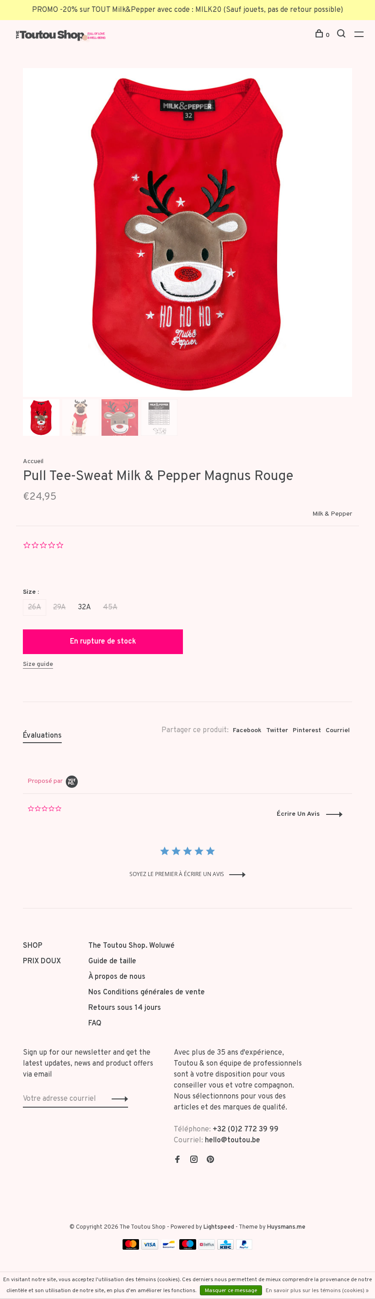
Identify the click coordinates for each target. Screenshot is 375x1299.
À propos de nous (116, 977)
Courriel (338, 730)
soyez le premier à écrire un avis (176, 874)
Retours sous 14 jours (124, 1008)
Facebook (247, 730)
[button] (310, 814)
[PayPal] (244, 1247)
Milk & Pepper (332, 514)
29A (59, 607)
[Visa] (149, 1247)
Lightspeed (219, 1227)
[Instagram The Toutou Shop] (194, 1160)
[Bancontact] (169, 1247)
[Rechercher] (342, 35)
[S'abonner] (117, 1099)
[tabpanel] (187, 232)
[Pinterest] (210, 1160)
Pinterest (307, 730)
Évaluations (42, 735)
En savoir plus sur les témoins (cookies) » (317, 1290)
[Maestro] (187, 1247)
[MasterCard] (131, 1247)
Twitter (277, 730)
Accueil (33, 461)
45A (110, 607)
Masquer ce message (231, 1290)
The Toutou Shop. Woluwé (131, 945)
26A (34, 607)
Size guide (38, 664)
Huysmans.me (286, 1227)
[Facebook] (177, 1160)
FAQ (95, 1023)
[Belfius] (206, 1247)
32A (84, 607)
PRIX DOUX (42, 961)
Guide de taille (112, 961)
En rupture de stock (103, 641)
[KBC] (225, 1247)
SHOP (33, 945)
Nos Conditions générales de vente (146, 992)
